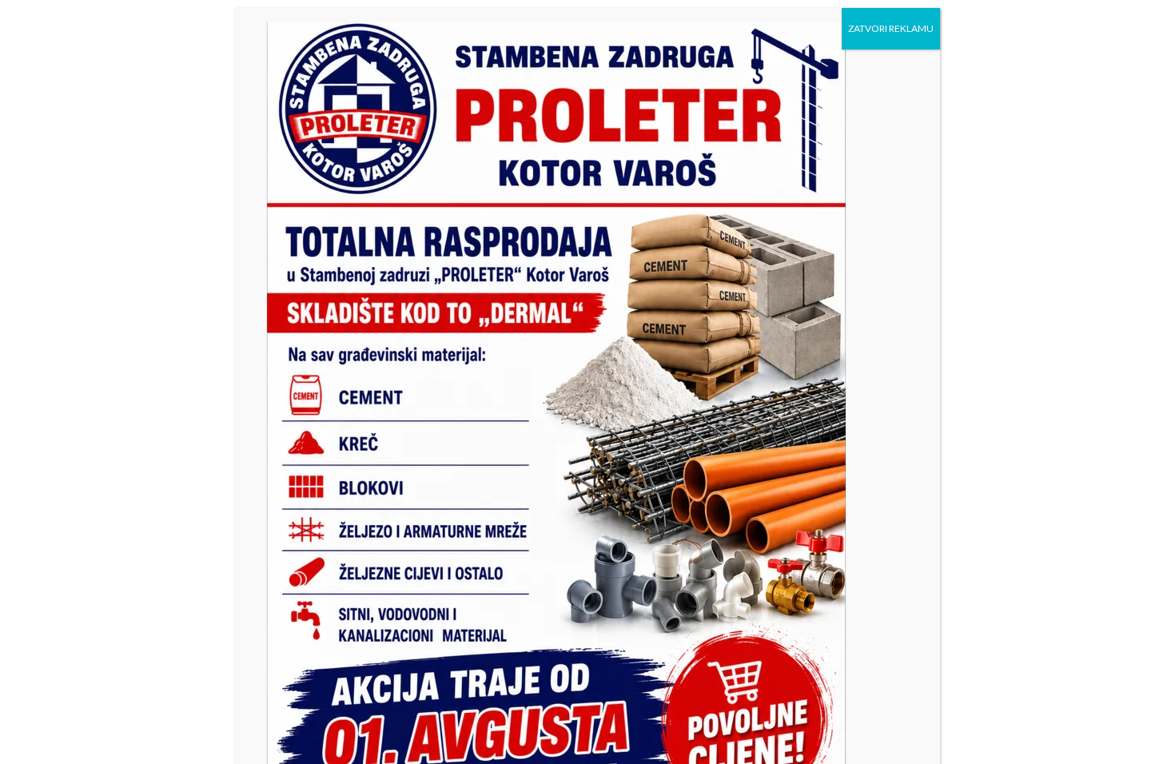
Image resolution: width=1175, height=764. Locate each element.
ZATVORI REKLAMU (891, 28)
